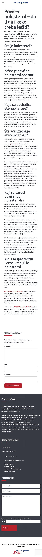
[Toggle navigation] (3, 2)
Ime (6, 364)
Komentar (8, 346)
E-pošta (7, 374)
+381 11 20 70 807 (10, 456)
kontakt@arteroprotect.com (14, 460)
